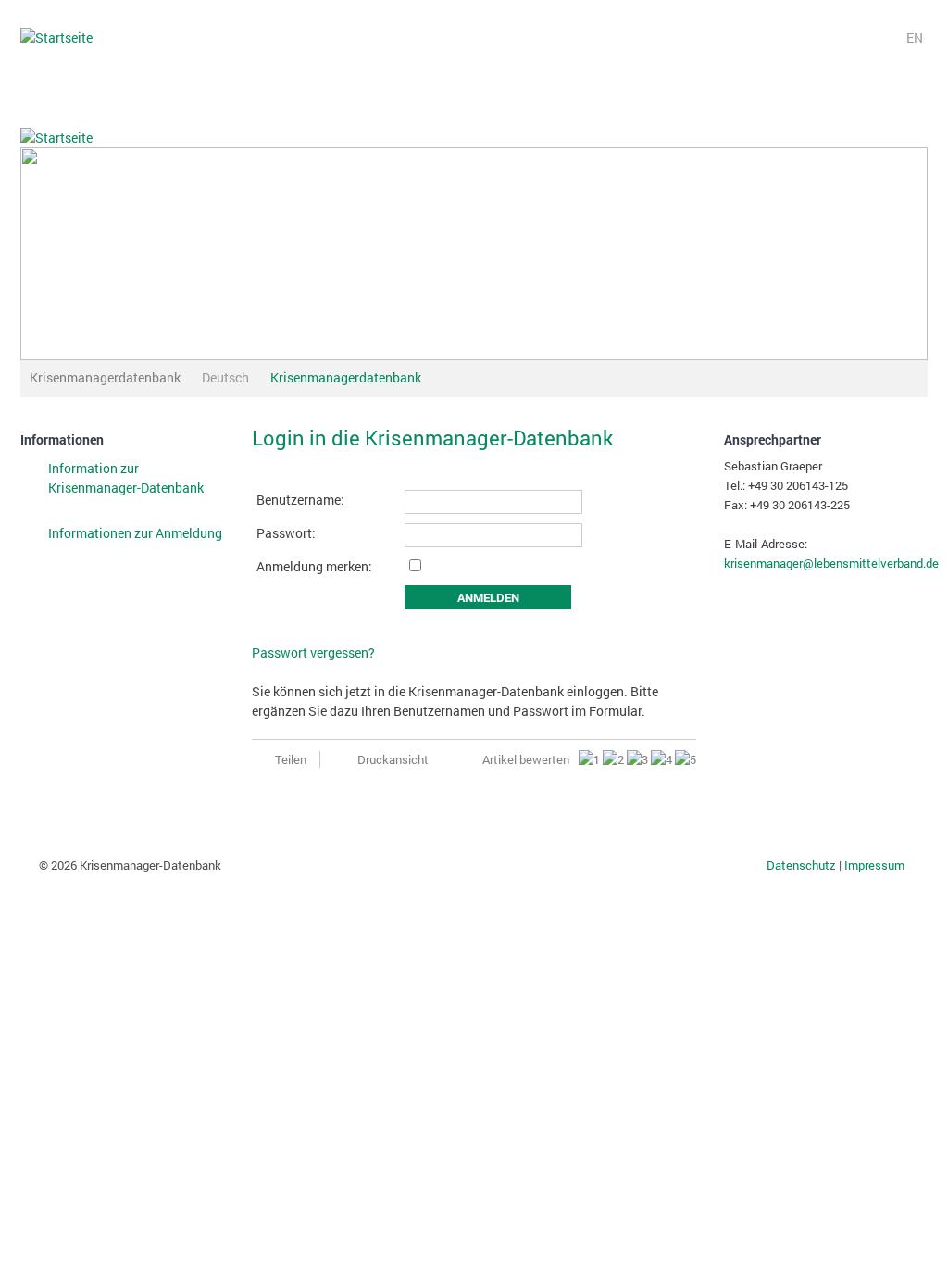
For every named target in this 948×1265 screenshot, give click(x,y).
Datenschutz (803, 865)
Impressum (874, 865)
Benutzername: (300, 499)
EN (914, 37)
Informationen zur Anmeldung (135, 533)
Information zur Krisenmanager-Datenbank (126, 477)
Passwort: (286, 533)
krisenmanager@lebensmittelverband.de (831, 563)
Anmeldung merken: (314, 566)
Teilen (290, 759)
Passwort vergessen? (313, 652)
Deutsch (225, 377)
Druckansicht (393, 759)
